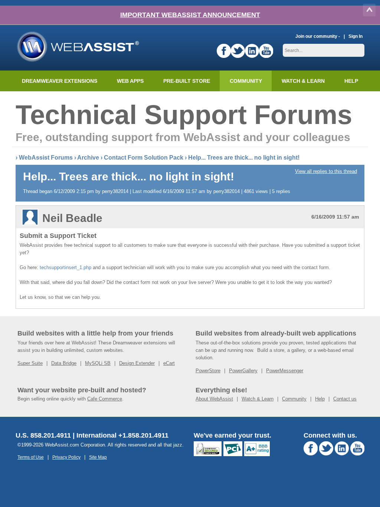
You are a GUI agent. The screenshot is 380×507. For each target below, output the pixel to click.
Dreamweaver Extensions (59, 81)
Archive (88, 157)
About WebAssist (214, 399)
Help (320, 399)
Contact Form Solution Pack (143, 157)
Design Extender (137, 363)
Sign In (355, 36)
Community (246, 81)
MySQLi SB (98, 363)
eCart (169, 363)
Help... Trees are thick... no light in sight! (243, 157)
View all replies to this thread (326, 171)
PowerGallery (243, 370)
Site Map (98, 457)
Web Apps (130, 81)
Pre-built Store (186, 81)
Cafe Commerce (104, 399)
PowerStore (208, 370)
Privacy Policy (66, 457)
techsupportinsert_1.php (65, 267)
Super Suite (30, 363)
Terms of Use (30, 457)
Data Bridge (63, 363)
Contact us (345, 399)
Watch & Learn (303, 81)
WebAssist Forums (46, 157)
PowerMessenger (284, 370)
